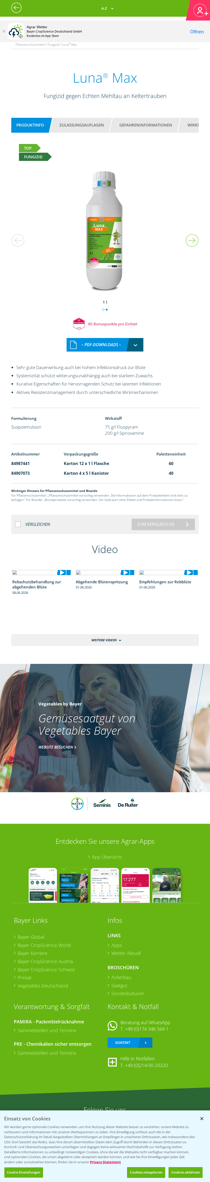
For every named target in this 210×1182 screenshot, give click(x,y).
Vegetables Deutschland (43, 986)
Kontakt (122, 1042)
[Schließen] (3, 31)
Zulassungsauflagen (81, 125)
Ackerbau (121, 977)
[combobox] (105, 345)
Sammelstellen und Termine (47, 1030)
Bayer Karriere (32, 953)
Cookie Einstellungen (23, 1172)
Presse (25, 977)
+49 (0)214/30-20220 (146, 1065)
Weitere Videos (104, 640)
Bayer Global (31, 937)
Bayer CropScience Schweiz (46, 969)
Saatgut (119, 985)
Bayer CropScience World (44, 945)
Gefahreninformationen (145, 125)
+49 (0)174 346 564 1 (147, 1029)
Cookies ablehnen (185, 1172)
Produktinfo (30, 125)
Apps (116, 945)
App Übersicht (107, 857)
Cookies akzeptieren (146, 1172)
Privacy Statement (105, 1162)
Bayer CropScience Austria (45, 961)
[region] (105, 1146)
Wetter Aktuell (126, 953)
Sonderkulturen (127, 993)
